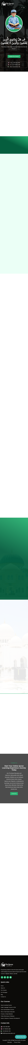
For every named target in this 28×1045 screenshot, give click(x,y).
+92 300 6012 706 (6, 1031)
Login (23, 7)
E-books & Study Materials (7, 1013)
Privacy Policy (17, 1042)
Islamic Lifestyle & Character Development (10, 1018)
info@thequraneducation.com (8, 1033)
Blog (2, 994)
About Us (3, 988)
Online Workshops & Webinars (7, 1016)
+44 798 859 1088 (6, 1028)
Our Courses (4, 990)
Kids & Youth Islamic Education (8, 1011)
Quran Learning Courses (6, 1005)
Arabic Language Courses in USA (8, 1007)
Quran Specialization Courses (7, 1009)
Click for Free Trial (20, 1036)
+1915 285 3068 (6, 1026)
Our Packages (4, 992)
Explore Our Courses (14, 56)
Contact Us (14, 793)
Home (2, 985)
